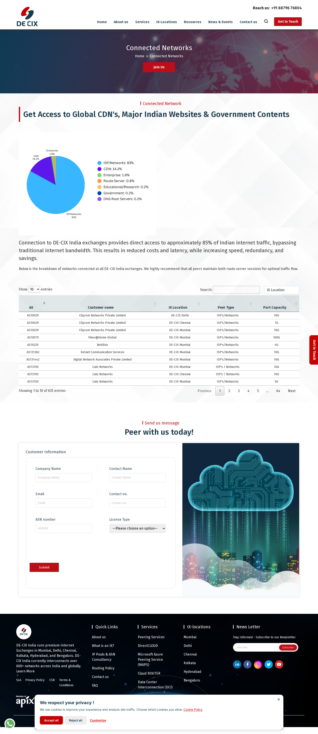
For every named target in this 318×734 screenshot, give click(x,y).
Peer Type (226, 307)
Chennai (190, 654)
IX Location (178, 307)
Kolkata (190, 663)
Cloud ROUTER (149, 673)
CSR (52, 680)
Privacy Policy (35, 680)
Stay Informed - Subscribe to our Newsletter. (264, 637)
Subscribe (288, 647)
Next (292, 391)
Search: (206, 290)
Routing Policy (103, 668)
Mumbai (190, 637)
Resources (192, 22)
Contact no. (118, 494)
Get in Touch (288, 21)
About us (121, 22)
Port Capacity (274, 307)
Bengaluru (192, 680)
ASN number (45, 520)
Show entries (35, 289)
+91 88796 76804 (286, 8)
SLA (18, 680)
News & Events (220, 22)
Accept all (51, 720)
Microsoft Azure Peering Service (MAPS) (150, 659)
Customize (98, 720)
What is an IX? (103, 646)
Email (39, 494)
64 (278, 391)
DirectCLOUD (148, 646)
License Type (119, 520)
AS (31, 307)
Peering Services (151, 637)
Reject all (75, 720)
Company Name (48, 469)
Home (102, 22)
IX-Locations (166, 22)
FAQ (95, 685)
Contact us (248, 22)
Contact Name (120, 469)
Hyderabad (192, 672)
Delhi (188, 646)
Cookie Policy (192, 709)
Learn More (25, 671)
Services (142, 22)
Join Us (159, 67)
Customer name (101, 307)
